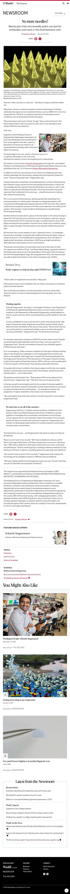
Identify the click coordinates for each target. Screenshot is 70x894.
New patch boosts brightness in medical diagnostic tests (26, 761)
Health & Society (9, 556)
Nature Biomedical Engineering (45, 169)
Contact (45, 869)
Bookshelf (26, 866)
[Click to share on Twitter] (40, 38)
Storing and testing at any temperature (19, 699)
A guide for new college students (18, 809)
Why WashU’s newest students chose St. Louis (23, 795)
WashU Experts (12, 805)
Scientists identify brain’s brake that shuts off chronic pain (28, 791)
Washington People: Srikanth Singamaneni (20, 638)
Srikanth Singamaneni (34, 164)
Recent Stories (12, 787)
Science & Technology (11, 560)
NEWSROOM (15, 13)
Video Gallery (27, 871)
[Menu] (68, 3)
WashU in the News (14, 822)
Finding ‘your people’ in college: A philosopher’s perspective (29, 817)
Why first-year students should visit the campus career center (29, 813)
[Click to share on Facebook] (35, 38)
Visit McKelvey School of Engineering (16, 578)
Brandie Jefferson (29, 34)
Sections (58, 13)
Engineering (7, 553)
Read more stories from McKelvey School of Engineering (22, 574)
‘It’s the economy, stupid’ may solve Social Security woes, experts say (32, 840)
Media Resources (48, 866)
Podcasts (26, 869)
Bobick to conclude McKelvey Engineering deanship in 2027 (29, 799)
